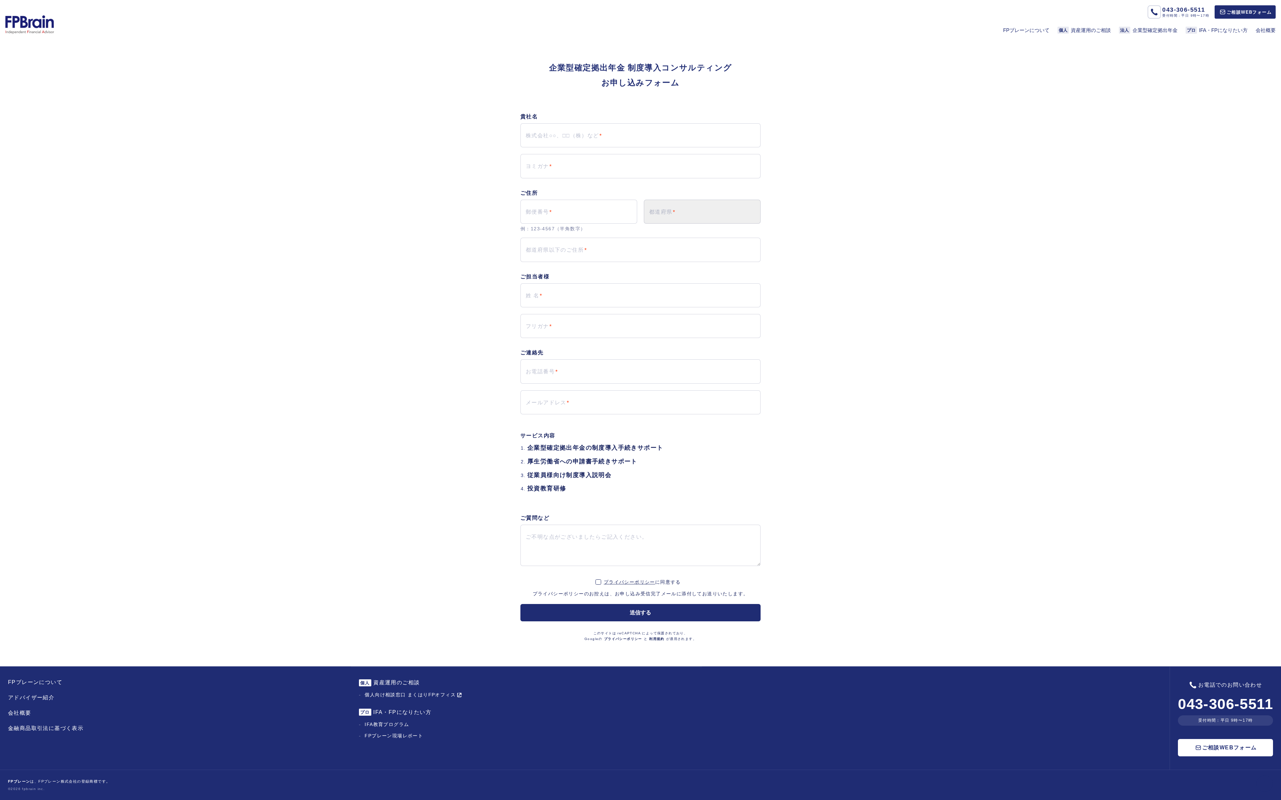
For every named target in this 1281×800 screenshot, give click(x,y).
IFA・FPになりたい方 (1217, 30)
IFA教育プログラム (387, 724)
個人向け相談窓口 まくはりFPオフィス (410, 694)
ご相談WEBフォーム (1249, 12)
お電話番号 (540, 371)
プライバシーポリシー (629, 582)
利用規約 (657, 639)
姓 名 (532, 295)
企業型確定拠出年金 (1149, 30)
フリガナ (537, 326)
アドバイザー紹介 (31, 697)
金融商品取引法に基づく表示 (45, 728)
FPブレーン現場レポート (394, 735)
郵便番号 (537, 212)
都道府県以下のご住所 (555, 250)
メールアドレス (546, 402)
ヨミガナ (537, 166)
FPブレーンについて (1026, 30)
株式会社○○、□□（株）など (562, 135)
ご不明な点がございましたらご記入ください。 (587, 537)
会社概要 (1266, 30)
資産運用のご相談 (1085, 30)
